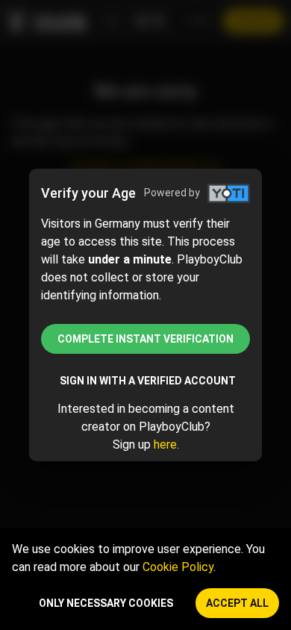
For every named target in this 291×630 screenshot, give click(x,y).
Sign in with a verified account (148, 381)
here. (166, 444)
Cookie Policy (178, 567)
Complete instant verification (145, 339)
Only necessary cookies (106, 603)
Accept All (237, 603)
